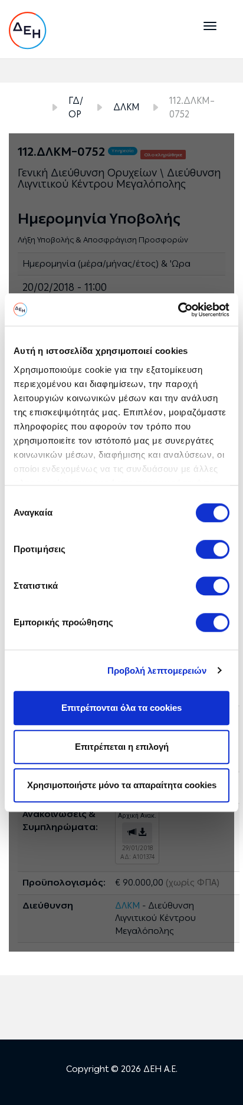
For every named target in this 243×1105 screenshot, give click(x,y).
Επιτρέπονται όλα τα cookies (121, 708)
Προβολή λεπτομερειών (157, 670)
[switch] (212, 549)
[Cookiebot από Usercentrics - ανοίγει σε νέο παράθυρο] (177, 309)
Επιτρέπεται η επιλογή (122, 747)
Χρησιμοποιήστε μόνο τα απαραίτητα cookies (121, 785)
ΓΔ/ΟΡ (75, 107)
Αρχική (28, 108)
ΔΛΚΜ (126, 107)
